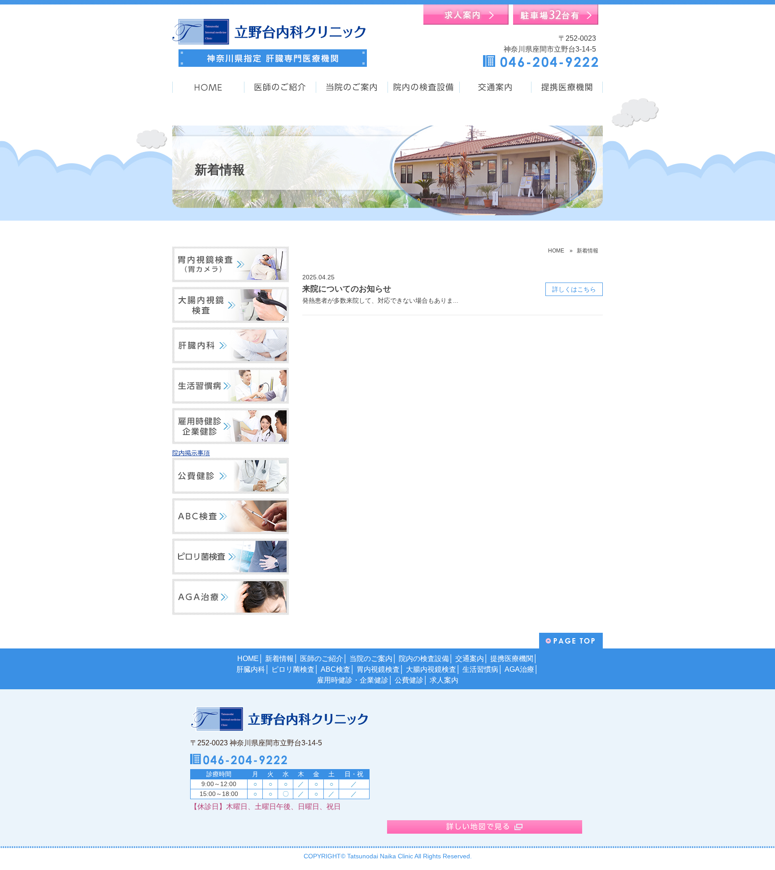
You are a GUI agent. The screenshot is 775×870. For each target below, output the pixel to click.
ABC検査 (335, 669)
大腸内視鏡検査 (431, 669)
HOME (556, 251)
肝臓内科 (250, 669)
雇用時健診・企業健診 (352, 680)
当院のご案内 (370, 658)
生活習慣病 (480, 669)
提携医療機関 (511, 658)
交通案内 (469, 658)
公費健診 (409, 680)
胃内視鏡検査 (378, 669)
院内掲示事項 (191, 453)
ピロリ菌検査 (292, 669)
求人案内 (444, 680)
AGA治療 (519, 669)
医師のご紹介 (321, 658)
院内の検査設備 (424, 658)
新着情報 (279, 658)
